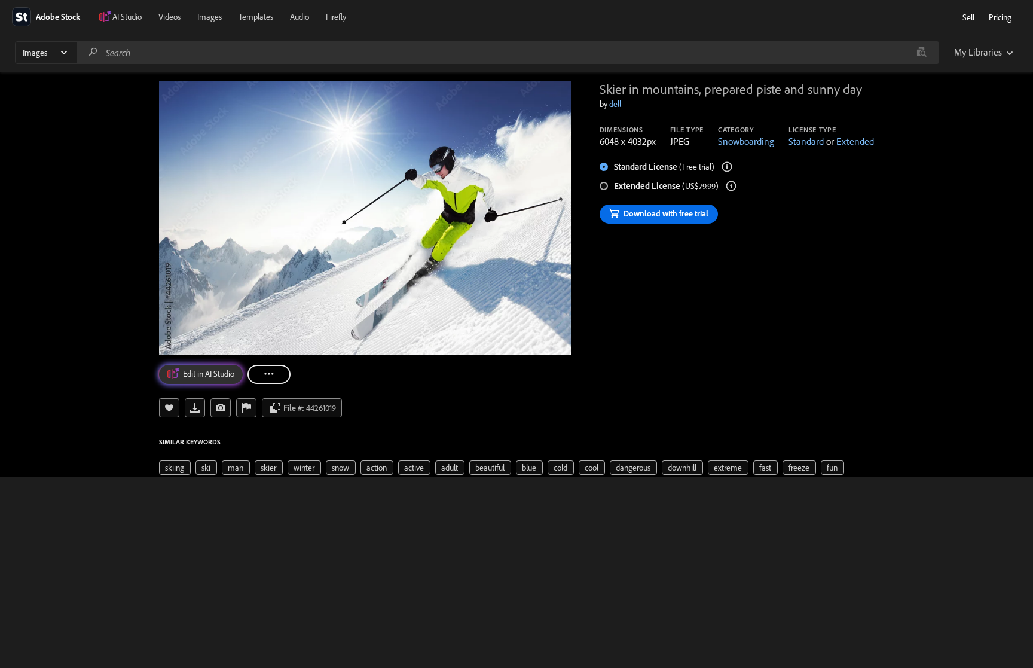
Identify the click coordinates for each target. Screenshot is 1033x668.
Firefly (336, 16)
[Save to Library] (169, 407)
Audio (299, 16)
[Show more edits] (269, 374)
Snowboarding (746, 141)
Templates (256, 16)
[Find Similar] (220, 407)
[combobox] (507, 52)
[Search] (93, 52)
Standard (806, 141)
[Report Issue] (246, 407)
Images (209, 16)
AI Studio (127, 16)
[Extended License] (731, 186)
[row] (175, 467)
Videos (169, 16)
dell (615, 104)
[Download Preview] (195, 407)
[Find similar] (921, 53)
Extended (855, 141)
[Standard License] (727, 166)
